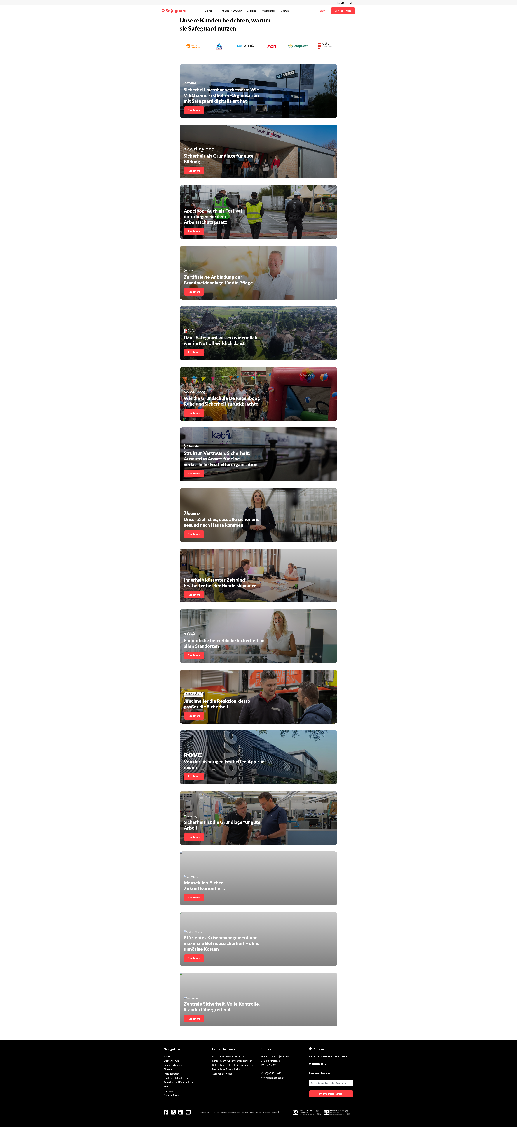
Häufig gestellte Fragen (176, 1077)
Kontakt (340, 3)
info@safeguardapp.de (273, 1077)
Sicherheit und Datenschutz (178, 1082)
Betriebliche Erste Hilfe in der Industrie (232, 1064)
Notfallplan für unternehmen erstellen (232, 1060)
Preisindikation (171, 1073)
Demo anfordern (172, 1095)
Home (167, 1056)
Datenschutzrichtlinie (209, 1112)
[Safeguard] (174, 11)
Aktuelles (169, 1069)
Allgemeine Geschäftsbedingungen (237, 1112)
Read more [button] (194, 110)
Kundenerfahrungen (174, 1064)
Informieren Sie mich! (331, 1093)
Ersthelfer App (171, 1060)
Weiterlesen (316, 1063)
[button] (210, 10)
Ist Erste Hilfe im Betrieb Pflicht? (229, 1056)
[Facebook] (166, 1112)
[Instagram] (173, 1112)
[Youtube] (188, 1112)
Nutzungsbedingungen (266, 1112)
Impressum (169, 1090)
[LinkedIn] (180, 1112)
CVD (282, 1112)
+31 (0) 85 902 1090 (271, 1073)
